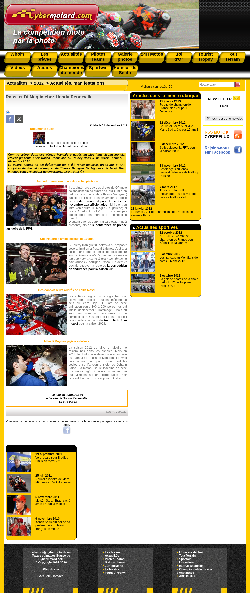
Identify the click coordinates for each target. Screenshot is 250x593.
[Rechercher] (237, 84)
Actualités (112, 555)
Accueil (44, 576)
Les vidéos (186, 562)
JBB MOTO (187, 576)
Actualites (17, 83)
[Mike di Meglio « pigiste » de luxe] (36, 385)
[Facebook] (10, 122)
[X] (19, 122)
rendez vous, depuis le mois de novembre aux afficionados (98, 203)
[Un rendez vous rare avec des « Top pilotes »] (36, 225)
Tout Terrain (187, 555)
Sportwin (185, 559)
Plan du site (51, 569)
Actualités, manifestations (77, 83)
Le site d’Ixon (68, 401)
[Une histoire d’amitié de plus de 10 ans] (36, 282)
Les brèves (113, 552)
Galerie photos (115, 562)
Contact (57, 576)
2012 (39, 83)
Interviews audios (191, 566)
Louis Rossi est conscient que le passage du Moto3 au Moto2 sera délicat (61, 144)
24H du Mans (114, 566)
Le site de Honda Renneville (68, 398)
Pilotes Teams (115, 559)
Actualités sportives (156, 227)
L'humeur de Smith (192, 552)
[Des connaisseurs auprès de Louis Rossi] (36, 334)
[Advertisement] (224, 231)
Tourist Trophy (115, 572)
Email (224, 106)
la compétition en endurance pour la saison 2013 (98, 267)
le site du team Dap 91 (67, 395)
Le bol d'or (112, 569)
